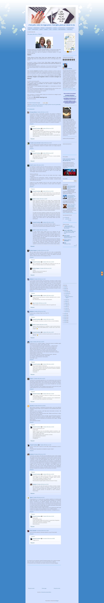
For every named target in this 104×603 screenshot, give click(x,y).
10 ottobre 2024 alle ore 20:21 (48, 295)
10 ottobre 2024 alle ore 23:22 (41, 324)
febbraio (67, 309)
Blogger (56, 600)
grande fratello (33, 105)
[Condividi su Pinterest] (47, 102)
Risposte (33, 126)
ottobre (66, 295)
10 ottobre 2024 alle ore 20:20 (48, 261)
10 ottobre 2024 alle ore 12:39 (43, 250)
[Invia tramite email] (43, 102)
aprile (66, 306)
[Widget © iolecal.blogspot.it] (103, 274)
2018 (65, 322)
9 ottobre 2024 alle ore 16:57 (47, 153)
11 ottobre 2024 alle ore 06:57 (48, 332)
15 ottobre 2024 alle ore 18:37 (39, 378)
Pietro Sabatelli (33, 530)
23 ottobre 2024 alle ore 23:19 (42, 484)
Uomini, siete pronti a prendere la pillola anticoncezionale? (71, 205)
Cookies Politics (69, 29)
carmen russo (34, 104)
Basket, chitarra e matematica (67, 240)
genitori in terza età (51, 104)
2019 (65, 320)
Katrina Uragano (33, 250)
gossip (28, 105)
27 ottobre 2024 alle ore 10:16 (38, 497)
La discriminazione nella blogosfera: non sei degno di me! (71, 196)
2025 (65, 288)
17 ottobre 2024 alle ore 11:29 (45, 444)
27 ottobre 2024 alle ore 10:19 (48, 516)
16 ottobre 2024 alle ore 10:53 (48, 426)
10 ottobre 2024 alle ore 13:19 (39, 279)
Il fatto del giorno (39, 105)
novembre (67, 293)
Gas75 (31, 165)
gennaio (67, 311)
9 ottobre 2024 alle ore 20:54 (47, 191)
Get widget (69, 220)
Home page (44, 588)
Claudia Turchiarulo (37, 128)
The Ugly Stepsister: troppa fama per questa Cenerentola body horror (70, 232)
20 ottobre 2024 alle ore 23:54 (40, 454)
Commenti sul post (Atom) (46, 592)
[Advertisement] (12, 1)
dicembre (67, 291)
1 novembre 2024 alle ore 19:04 (42, 530)
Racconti (41, 29)
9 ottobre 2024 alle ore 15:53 (47, 128)
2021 (65, 317)
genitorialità (58, 104)
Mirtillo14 (32, 279)
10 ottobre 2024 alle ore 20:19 (48, 222)
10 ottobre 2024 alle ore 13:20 (39, 311)
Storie (50, 29)
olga (34, 303)
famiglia (46, 104)
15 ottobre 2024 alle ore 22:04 (48, 393)
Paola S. (31, 378)
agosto (66, 299)
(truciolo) (32, 405)
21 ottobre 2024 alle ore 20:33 (48, 474)
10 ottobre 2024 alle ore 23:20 (41, 229)
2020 (65, 318)
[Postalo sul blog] (44, 102)
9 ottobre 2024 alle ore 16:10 (46, 142)
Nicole (31, 497)
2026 (65, 286)
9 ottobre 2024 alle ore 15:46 (42, 112)
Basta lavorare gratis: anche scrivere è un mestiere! (71, 187)
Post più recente (31, 588)
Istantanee (46, 29)
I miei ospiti (55, 29)
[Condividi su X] (45, 102)
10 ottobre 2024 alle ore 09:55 (41, 198)
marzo (66, 308)
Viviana (66, 217)
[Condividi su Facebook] (46, 102)
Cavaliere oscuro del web (35, 142)
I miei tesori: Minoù (67, 243)
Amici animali (66, 235)
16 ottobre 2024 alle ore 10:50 (40, 303)
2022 (65, 315)
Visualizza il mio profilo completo (69, 88)
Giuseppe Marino (33, 112)
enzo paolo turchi (41, 104)
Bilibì (65, 242)
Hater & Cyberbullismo (62, 29)
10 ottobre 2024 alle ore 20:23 (48, 364)
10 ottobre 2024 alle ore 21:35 (45, 268)
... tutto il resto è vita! (68, 226)
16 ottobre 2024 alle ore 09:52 (39, 405)
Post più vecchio (57, 588)
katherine (32, 454)
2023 (65, 313)
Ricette (29, 29)
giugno (66, 303)
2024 (65, 290)
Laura (31, 341)
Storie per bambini (35, 29)
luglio (66, 301)
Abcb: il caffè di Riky (68, 230)
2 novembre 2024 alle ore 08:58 (48, 538)
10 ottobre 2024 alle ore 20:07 (38, 341)
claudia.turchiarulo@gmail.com (69, 96)
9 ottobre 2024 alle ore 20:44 (38, 165)
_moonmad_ (67, 218)
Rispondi (31, 123)
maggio (66, 304)
